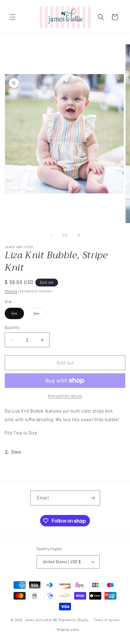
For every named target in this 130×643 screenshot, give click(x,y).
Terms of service (106, 620)
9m (39, 314)
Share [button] (16, 452)
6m (17, 314)
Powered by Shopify (73, 619)
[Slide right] (79, 235)
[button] (13, 17)
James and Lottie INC (41, 619)
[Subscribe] (93, 498)
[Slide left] (51, 235)
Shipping (11, 291)
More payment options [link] (65, 395)
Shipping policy (68, 629)
